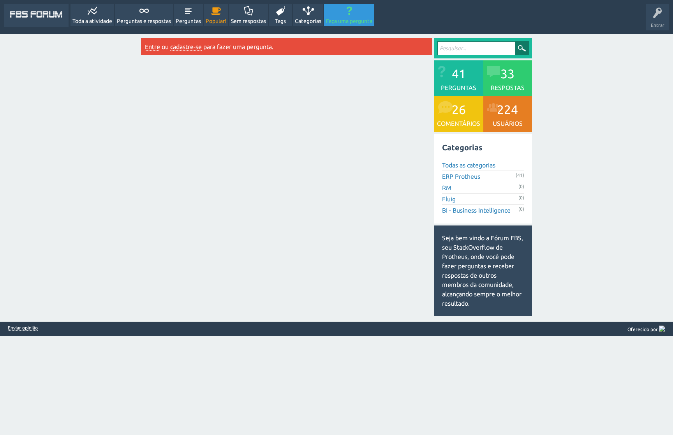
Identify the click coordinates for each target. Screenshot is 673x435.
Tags (280, 21)
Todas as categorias (468, 165)
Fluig (449, 199)
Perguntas (188, 21)
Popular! (216, 21)
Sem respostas (248, 21)
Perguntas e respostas (144, 21)
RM (446, 187)
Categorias (308, 21)
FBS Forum (36, 15)
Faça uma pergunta (349, 21)
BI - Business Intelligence (476, 210)
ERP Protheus (461, 176)
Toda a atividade (92, 21)
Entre (152, 46)
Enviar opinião (23, 328)
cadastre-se (186, 46)
